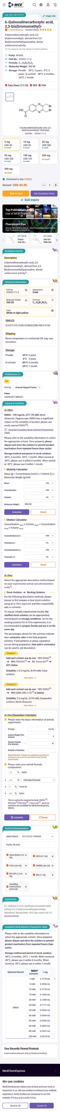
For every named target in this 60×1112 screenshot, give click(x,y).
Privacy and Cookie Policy (23, 1097)
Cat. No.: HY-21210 (14, 15)
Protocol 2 (11, 684)
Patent (7, 393)
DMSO (22, 425)
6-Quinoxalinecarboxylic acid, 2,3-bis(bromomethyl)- (25, 1053)
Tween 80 (34, 803)
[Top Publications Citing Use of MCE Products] (30, 217)
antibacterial (11, 45)
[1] (26, 272)
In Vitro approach (22, 603)
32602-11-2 (25, 59)
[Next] (56, 240)
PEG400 (22, 803)
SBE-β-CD (27, 692)
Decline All (15, 1105)
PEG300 (20, 661)
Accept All (41, 1105)
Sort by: (8, 387)
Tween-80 (41, 661)
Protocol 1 (11, 653)
